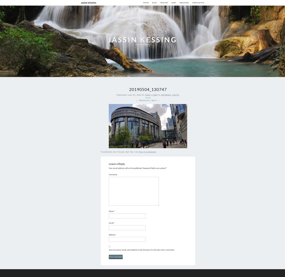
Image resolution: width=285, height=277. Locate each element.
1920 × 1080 (151, 95)
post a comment (147, 152)
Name (112, 211)
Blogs (154, 3)
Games (173, 3)
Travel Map (164, 3)
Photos (146, 3)
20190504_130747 (170, 95)
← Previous (142, 100)
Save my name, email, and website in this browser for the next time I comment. (142, 250)
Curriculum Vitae (198, 3)
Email (112, 223)
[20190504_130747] (148, 127)
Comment (113, 174)
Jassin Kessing (88, 2)
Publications (184, 3)
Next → (156, 100)
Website (112, 234)
